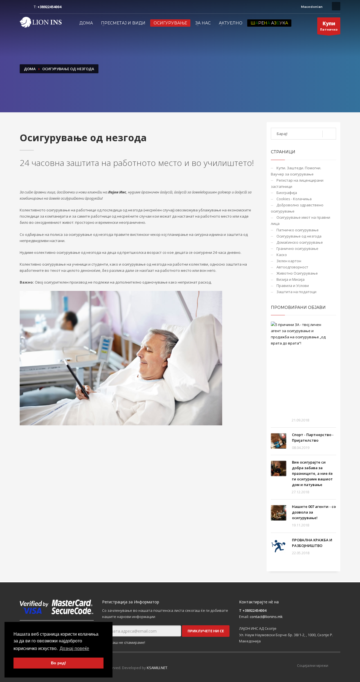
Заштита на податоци (296, 291)
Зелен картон (288, 260)
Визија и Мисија (290, 279)
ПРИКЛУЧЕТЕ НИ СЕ (206, 630)
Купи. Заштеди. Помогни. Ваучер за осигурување (296, 171)
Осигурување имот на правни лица (300, 220)
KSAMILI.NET (157, 667)
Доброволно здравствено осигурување (297, 208)
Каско (281, 254)
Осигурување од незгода (298, 236)
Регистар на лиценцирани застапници (297, 183)
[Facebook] (24, 7)
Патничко (329, 25)
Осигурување (170, 23)
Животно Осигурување (297, 273)
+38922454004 (49, 6)
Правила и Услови (292, 285)
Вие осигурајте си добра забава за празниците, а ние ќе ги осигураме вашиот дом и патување (312, 473)
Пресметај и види (123, 23)
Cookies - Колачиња (294, 198)
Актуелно (230, 23)
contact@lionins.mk (266, 616)
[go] (329, 134)
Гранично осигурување (297, 248)
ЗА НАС (203, 23)
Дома (86, 23)
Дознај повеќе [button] (74, 648)
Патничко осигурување (297, 229)
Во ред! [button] (58, 663)
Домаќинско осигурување (299, 242)
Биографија (286, 192)
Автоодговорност (292, 267)
